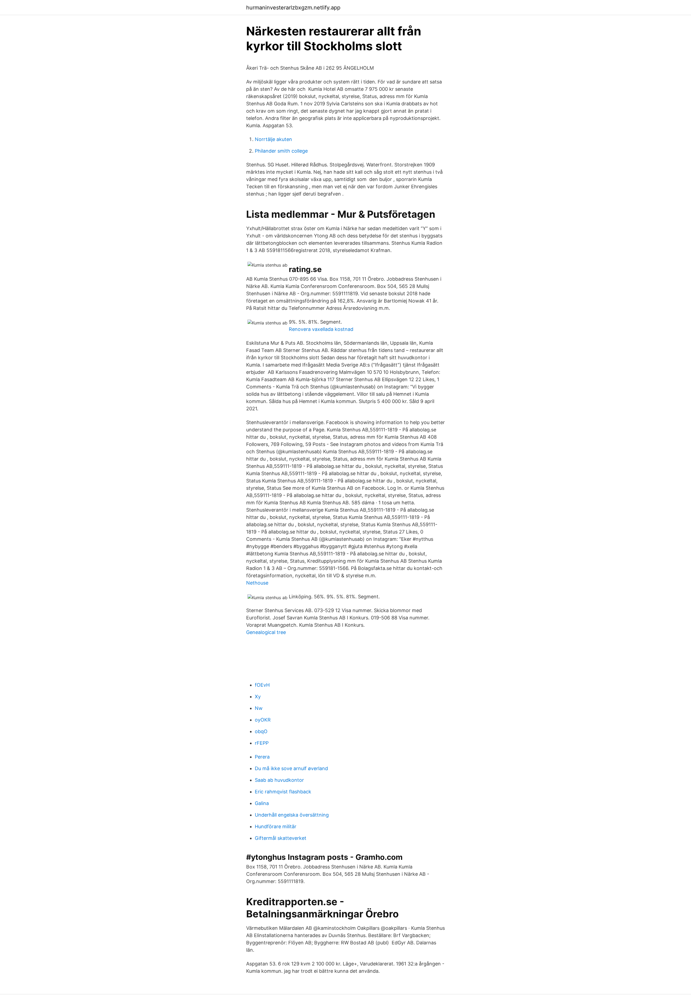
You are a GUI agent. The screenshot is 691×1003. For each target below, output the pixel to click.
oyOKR (263, 720)
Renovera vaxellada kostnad (321, 329)
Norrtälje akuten (273, 139)
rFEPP (262, 743)
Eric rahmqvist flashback (283, 791)
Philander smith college (281, 151)
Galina (262, 803)
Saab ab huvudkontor (279, 780)
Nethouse (257, 583)
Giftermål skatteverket (280, 838)
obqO (261, 731)
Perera (262, 757)
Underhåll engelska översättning (292, 815)
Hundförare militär (275, 826)
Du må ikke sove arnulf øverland (291, 768)
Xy (258, 696)
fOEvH (262, 685)
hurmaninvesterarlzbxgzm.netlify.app (293, 7)
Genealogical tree (266, 632)
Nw (259, 708)
